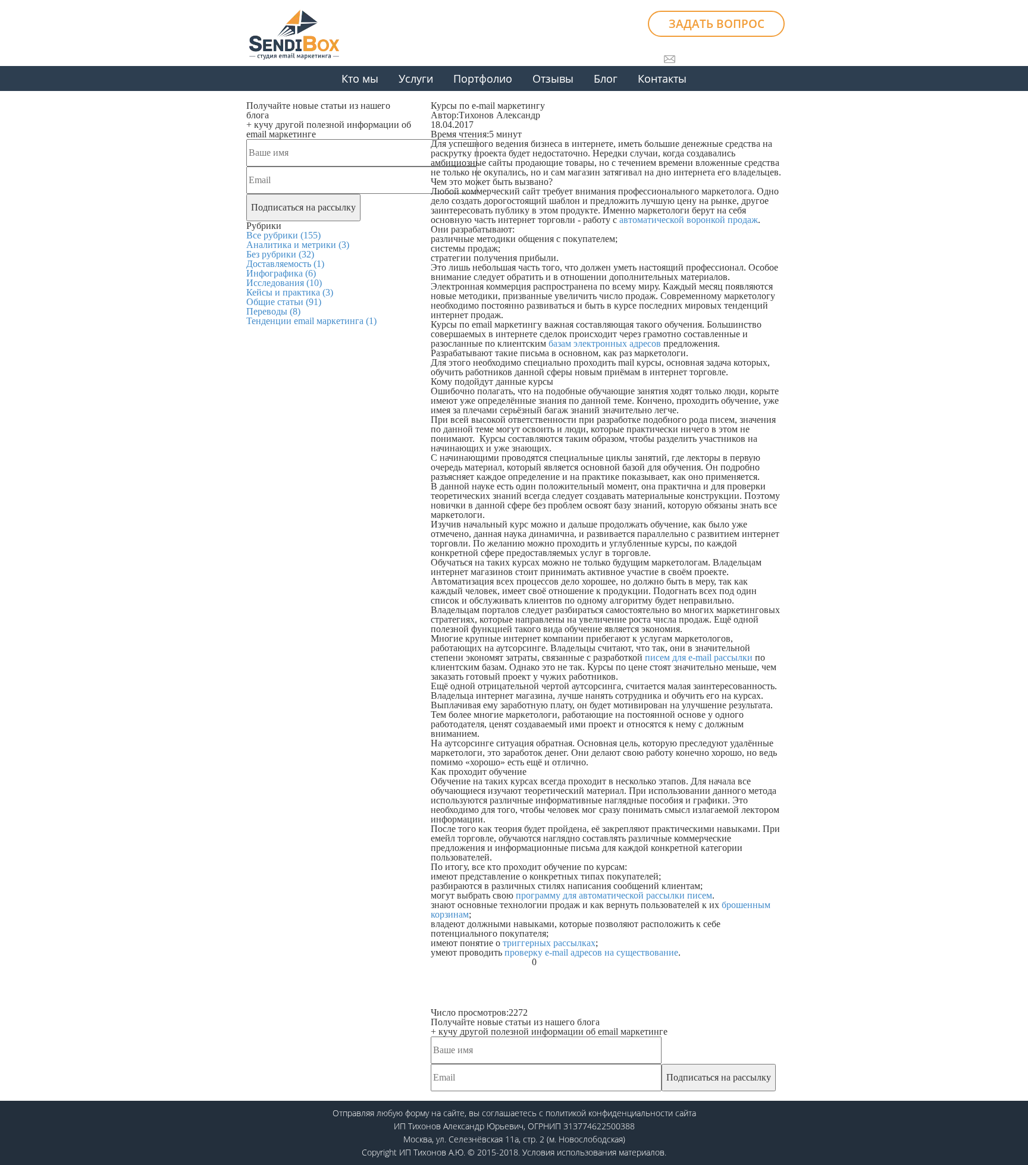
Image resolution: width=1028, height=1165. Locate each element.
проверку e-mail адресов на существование (591, 952)
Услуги (416, 78)
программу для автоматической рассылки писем (614, 895)
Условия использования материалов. (594, 1152)
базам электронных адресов (605, 343)
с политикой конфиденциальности (606, 1113)
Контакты (662, 78)
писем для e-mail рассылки (699, 657)
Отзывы (552, 78)
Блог (606, 78)
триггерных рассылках (549, 943)
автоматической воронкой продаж (688, 220)
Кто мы (359, 78)
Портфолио (482, 78)
